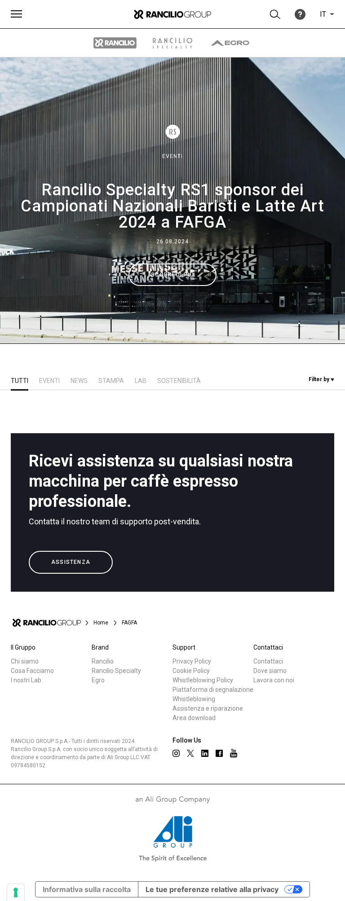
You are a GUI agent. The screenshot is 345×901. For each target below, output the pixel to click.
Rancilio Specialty (116, 670)
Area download (194, 717)
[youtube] (233, 753)
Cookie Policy (191, 670)
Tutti (19, 380)
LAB (140, 380)
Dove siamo (270, 670)
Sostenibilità (179, 380)
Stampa (111, 380)
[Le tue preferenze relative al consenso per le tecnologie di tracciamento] (15, 892)
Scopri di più (172, 275)
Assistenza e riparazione (207, 708)
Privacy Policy (191, 661)
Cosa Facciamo (32, 670)
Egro (98, 680)
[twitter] (190, 753)
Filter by (320, 379)
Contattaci (268, 661)
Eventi (172, 156)
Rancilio (103, 661)
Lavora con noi (273, 680)
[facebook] (219, 753)
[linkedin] (204, 753)
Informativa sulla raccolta (87, 889)
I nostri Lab (26, 680)
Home (100, 623)
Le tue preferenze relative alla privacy (212, 889)
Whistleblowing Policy (202, 680)
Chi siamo (25, 661)
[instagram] (176, 753)
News (79, 380)
